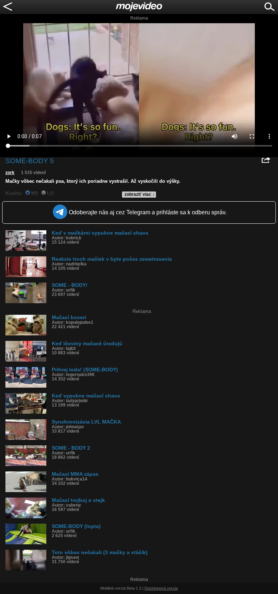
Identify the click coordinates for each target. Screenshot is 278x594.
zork (9, 172)
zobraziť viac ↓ (140, 194)
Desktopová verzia (161, 588)
